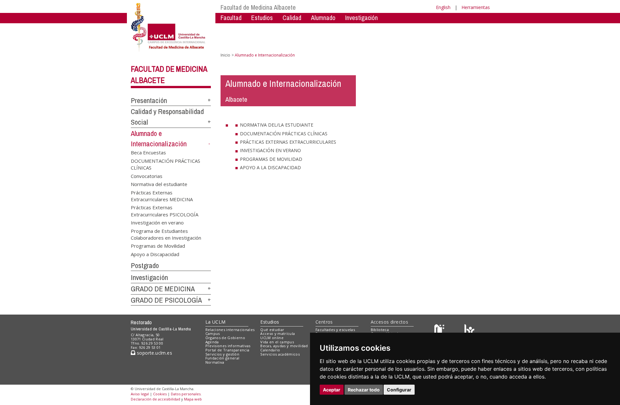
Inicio (225, 55)
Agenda (212, 341)
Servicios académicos (280, 354)
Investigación (361, 17)
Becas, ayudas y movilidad (284, 345)
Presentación (149, 100)
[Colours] (469, 331)
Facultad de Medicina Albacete (258, 7)
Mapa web (193, 399)
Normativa (214, 362)
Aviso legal (140, 393)
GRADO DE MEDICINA (163, 289)
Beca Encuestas (148, 152)
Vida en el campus (277, 341)
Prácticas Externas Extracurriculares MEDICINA (162, 195)
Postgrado (145, 265)
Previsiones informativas (228, 345)
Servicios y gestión (222, 354)
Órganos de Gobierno (225, 337)
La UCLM (215, 322)
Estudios (269, 322)
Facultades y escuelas (335, 329)
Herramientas (475, 7)
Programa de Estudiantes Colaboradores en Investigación (166, 234)
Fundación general (222, 358)
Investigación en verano (157, 222)
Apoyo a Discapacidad (155, 254)
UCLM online (272, 337)
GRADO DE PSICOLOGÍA (166, 300)
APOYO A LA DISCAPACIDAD (270, 167)
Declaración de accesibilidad (155, 399)
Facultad (231, 17)
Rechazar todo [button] (364, 389)
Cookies (160, 393)
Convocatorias (146, 175)
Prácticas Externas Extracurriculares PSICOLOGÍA (164, 210)
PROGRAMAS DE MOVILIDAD (271, 159)
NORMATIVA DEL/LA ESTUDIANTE (276, 125)
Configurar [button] (399, 389)
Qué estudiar (272, 329)
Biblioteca (380, 329)
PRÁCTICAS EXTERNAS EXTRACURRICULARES (288, 142)
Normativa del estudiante (159, 184)
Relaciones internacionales (230, 329)
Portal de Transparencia (227, 350)
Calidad (292, 17)
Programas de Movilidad (158, 246)
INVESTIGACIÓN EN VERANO (270, 150)
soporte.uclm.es (153, 353)
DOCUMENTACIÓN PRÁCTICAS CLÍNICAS (165, 164)
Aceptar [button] (331, 389)
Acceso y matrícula (277, 333)
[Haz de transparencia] (440, 331)
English (443, 7)
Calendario (270, 350)
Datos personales (186, 393)
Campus (212, 333)
